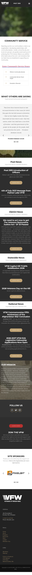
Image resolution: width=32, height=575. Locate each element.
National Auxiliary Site (8, 561)
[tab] (16, 72)
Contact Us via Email (8, 518)
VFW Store (5, 559)
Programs (5, 535)
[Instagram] (20, 410)
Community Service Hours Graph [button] (17, 77)
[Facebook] (12, 410)
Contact (5, 539)
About (4, 533)
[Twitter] (16, 410)
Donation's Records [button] (15, 83)
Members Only (6, 541)
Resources (5, 536)
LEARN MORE (16, 425)
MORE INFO (16, 182)
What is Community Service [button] (17, 72)
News (4, 538)
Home (4, 531)
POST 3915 (17, 3)
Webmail (5, 553)
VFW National (6, 558)
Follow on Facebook (8, 556)
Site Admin (5, 551)
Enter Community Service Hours (16, 66)
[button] (3, 135)
